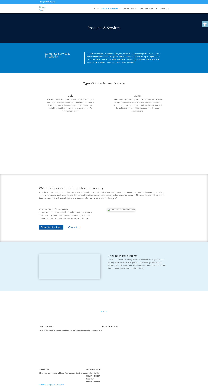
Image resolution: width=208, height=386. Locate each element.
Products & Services (110, 9)
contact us (104, 62)
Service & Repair (130, 9)
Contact (163, 9)
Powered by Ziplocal (47, 384)
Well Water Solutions (148, 9)
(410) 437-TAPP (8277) (47, 2)
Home (96, 9)
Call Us (104, 311)
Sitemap (60, 384)
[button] (205, 24)
